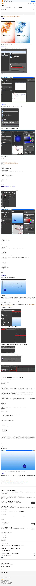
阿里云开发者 (2, 514)
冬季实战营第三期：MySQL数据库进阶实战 (7, 564)
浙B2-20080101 (10, 582)
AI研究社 (2, 519)
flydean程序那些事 (3, 524)
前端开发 (5, 483)
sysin (1, 503)
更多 (1, 569)
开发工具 (11, 483)
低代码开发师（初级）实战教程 (5, 563)
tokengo (2, 540)
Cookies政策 (8, 580)
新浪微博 (5, 572)
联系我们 (18, 575)
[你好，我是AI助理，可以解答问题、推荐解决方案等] (31, 3)
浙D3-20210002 (9, 583)
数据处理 (15, 483)
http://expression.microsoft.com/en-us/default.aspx (24, 44)
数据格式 (18, 483)
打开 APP (33, 1)
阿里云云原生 (2, 493)
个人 (34, 5)
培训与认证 (9, 577)
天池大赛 (7, 577)
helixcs (2, 535)
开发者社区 (3, 577)
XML (21, 483)
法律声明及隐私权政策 (4, 580)
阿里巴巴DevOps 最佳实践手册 (5, 566)
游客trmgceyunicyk (3, 498)
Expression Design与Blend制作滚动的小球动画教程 (11, 16)
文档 (1, 577)
